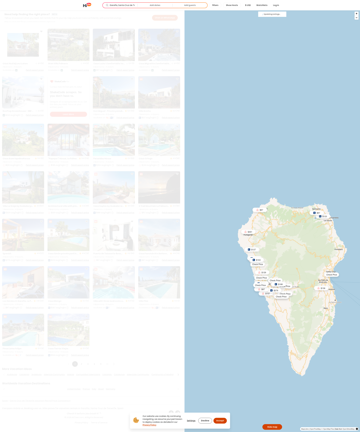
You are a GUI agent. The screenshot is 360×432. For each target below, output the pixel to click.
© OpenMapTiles (327, 429)
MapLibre (305, 429)
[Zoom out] (357, 18)
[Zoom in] (357, 14)
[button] (248, 5)
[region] (272, 221)
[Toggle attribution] (357, 429)
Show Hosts (232, 5)
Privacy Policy (149, 425)
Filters (215, 5)
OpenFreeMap (315, 429)
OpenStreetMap (349, 429)
